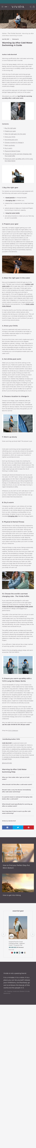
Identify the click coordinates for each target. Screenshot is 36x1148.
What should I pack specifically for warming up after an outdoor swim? (17, 805)
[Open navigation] (2, 6)
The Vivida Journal (14, 33)
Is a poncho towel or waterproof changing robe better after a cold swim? (17, 798)
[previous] (3, 934)
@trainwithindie (7, 763)
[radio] (12, 952)
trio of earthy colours (15, 650)
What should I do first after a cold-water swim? (17, 784)
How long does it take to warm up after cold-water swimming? (16, 812)
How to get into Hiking (12, 895)
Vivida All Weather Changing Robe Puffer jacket (17, 606)
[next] (32, 934)
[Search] (30, 6)
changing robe (13, 516)
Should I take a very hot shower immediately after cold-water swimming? (16, 791)
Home (4, 33)
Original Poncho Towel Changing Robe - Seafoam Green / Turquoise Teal (17, 943)
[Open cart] (33, 7)
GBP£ (6, 6)
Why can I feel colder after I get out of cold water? (15, 778)
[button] (18, 947)
